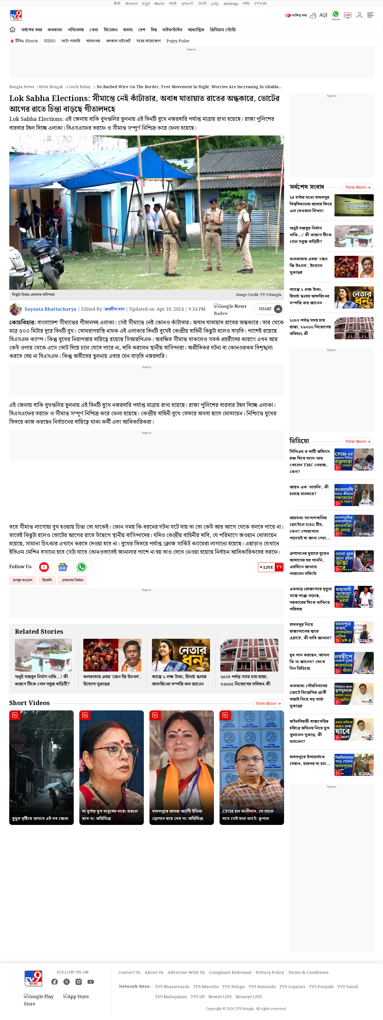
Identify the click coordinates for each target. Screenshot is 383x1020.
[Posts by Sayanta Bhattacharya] (15, 309)
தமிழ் (215, 3)
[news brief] (296, 15)
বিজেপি (47, 580)
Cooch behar (79, 87)
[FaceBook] (54, 982)
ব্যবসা (128, 30)
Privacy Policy (270, 972)
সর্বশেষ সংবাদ (307, 187)
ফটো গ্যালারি (70, 41)
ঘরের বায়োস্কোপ (149, 41)
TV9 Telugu (233, 987)
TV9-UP (260, 3)
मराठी (172, 3)
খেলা (93, 30)
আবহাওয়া (93, 41)
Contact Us (129, 972)
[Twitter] (66, 982)
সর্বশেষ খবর (31, 30)
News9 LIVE (220, 997)
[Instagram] (78, 982)
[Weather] (314, 15)
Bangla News (21, 87)
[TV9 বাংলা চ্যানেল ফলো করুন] (333, 15)
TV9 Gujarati (292, 987)
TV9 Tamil (347, 987)
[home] (12, 29)
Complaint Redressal (230, 972)
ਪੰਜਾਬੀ (202, 3)
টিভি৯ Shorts (26, 41)
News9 (131, 3)
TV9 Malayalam (171, 997)
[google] (233, 309)
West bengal (51, 87)
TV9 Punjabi (321, 987)
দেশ (141, 30)
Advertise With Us (186, 972)
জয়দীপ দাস (114, 309)
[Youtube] (44, 567)
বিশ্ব (154, 30)
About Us (154, 972)
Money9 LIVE (249, 997)
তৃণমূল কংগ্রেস (22, 580)
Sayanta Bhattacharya (51, 309)
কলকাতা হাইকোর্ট (118, 41)
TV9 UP (198, 997)
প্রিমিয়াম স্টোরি (223, 30)
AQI (323, 15)
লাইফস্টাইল (172, 30)
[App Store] (80, 1000)
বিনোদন (110, 30)
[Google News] (63, 567)
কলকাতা (55, 30)
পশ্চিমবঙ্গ (76, 30)
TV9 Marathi (206, 987)
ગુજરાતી (187, 3)
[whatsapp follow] (81, 567)
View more (266, 704)
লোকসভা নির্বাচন (72, 580)
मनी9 (246, 3)
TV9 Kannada (262, 987)
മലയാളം (230, 3)
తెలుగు (159, 3)
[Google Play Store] (40, 1000)
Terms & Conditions (308, 972)
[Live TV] (346, 15)
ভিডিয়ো (299, 441)
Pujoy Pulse (178, 41)
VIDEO (50, 41)
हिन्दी (117, 3)
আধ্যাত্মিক (196, 30)
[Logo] (15, 15)
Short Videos (29, 703)
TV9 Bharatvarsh (172, 987)
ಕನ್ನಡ (146, 3)
